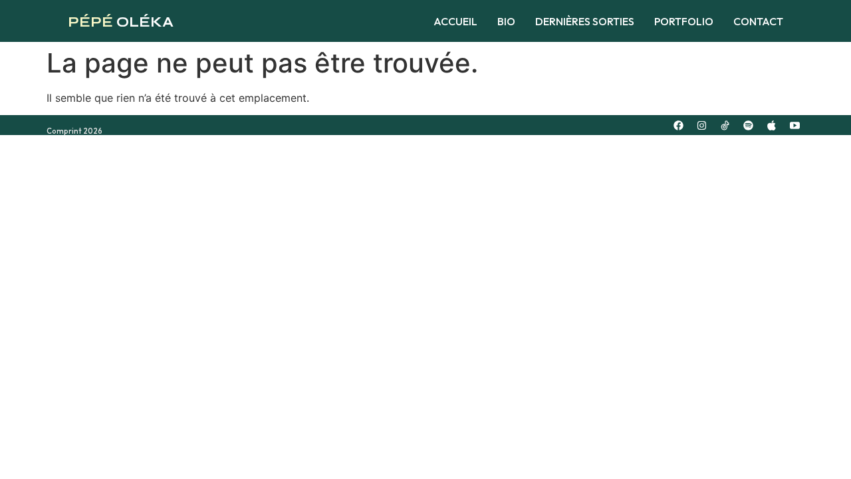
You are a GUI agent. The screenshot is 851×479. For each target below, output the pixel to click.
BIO (506, 21)
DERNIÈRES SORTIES (584, 21)
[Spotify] (748, 125)
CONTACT (758, 21)
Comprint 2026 (74, 131)
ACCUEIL (455, 21)
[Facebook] (678, 125)
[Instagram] (701, 125)
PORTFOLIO (683, 21)
